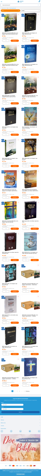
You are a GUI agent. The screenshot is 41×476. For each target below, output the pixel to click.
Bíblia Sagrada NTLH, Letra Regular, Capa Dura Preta (10, 127)
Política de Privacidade (27, 471)
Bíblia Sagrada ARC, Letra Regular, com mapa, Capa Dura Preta (29, 33)
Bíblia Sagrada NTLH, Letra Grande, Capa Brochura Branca (10, 315)
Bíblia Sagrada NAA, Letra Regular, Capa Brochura (29, 159)
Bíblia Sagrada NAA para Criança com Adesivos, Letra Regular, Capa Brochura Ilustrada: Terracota (9, 190)
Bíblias (8, 8)
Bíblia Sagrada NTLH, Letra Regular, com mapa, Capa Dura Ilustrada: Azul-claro (29, 253)
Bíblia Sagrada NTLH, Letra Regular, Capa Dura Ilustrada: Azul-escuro (30, 347)
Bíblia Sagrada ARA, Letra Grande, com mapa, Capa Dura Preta (9, 347)
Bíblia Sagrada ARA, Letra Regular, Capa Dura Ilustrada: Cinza (29, 378)
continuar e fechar (20, 474)
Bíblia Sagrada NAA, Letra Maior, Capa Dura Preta (30, 221)
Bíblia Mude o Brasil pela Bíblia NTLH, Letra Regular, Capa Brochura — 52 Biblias (10, 378)
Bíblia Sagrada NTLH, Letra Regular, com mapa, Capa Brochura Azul (29, 65)
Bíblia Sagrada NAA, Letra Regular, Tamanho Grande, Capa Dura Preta (8, 96)
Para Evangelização (13, 8)
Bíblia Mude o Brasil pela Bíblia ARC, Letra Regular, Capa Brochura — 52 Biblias (30, 315)
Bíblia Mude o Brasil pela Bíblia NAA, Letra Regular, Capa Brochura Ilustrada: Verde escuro (10, 33)
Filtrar (3, 10)
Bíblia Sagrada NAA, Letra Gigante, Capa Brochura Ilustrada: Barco (10, 159)
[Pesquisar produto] (38, 5)
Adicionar (14, 40)
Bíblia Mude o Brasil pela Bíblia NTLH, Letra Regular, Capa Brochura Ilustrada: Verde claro (10, 65)
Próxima (28, 391)
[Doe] (20, 447)
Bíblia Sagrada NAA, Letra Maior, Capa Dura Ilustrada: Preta (10, 253)
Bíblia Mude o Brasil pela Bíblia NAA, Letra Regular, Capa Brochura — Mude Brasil (30, 284)
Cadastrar (20, 412)
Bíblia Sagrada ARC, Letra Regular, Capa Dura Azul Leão (9, 284)
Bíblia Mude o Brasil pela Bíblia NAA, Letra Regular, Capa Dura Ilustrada (10, 221)
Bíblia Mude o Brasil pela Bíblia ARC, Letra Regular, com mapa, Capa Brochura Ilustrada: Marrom (30, 96)
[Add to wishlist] (18, 14)
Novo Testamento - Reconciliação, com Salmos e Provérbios (29, 127)
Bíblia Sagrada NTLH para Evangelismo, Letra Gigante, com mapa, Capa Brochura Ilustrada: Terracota (30, 190)
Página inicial (4, 8)
